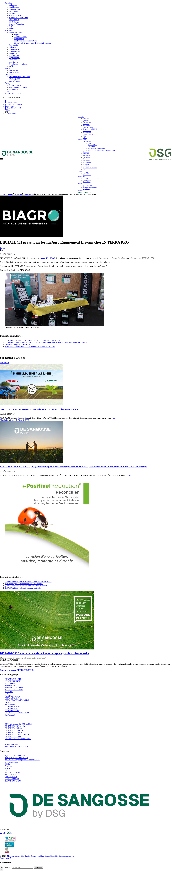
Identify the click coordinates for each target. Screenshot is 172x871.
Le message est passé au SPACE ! (17, 344)
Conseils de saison (16, 16)
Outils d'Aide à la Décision (14, 104)
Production (11, 103)
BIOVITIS (9, 692)
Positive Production (16, 24)
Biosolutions (14, 13)
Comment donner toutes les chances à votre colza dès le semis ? (28, 582)
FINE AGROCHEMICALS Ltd (17, 700)
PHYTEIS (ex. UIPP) (13, 772)
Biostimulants (14, 56)
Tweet (2, 248)
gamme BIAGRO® (47, 258)
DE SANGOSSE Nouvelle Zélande (18, 739)
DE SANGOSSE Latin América (17, 734)
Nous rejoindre (14, 79)
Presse (7, 83)
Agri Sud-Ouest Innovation (15, 756)
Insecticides (13, 62)
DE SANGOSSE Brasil (13, 728)
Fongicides (13, 53)
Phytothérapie (14, 22)
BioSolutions (10, 106)
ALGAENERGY (11, 685)
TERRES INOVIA (12, 779)
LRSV (7, 770)
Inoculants (13, 60)
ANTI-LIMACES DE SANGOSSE (18, 724)
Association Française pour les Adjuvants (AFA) (22, 760)
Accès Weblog (14, 81)
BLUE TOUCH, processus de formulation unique (32, 43)
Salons (11, 28)
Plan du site (25, 856)
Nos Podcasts (14, 20)
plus (113, 418)
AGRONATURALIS (13, 679)
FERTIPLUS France (12, 696)
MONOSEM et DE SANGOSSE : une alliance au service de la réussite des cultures (39, 409)
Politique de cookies (66, 856)
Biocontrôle (13, 11)
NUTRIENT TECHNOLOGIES (17, 713)
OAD (11, 66)
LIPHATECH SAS (12, 711)
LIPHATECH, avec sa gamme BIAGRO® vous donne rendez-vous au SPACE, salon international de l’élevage (46, 342)
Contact (7, 91)
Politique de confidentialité (48, 856)
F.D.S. (8, 110)
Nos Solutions (10, 30)
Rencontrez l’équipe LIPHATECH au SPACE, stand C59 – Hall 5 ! (30, 347)
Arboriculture (19, 39)
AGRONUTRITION (13, 681)
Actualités (8, 3)
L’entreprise (9, 75)
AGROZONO (10, 683)
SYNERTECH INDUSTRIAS (16, 746)
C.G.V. (33, 856)
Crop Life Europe (11, 762)
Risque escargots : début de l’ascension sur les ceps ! (24, 584)
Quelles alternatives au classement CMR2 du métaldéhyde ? (27, 586)
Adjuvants (13, 5)
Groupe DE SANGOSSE (18, 18)
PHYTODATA (10, 775)
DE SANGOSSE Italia (13, 732)
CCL (6, 694)
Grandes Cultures (20, 37)
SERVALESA (10, 715)
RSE (11, 26)
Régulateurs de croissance (18, 64)
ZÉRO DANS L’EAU (13, 781)
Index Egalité (12, 113)
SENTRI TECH (11, 777)
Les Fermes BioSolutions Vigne (26, 41)
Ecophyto (8, 766)
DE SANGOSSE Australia (15, 726)
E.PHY (7, 764)
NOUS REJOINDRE (13, 94)
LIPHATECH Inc (11, 709)
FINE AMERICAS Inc (13, 698)
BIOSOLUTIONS (16, 32)
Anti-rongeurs (14, 9)
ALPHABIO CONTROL (14, 687)
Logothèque (13, 89)
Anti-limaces (14, 7)
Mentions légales (13, 856)
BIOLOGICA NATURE (14, 690)
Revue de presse (15, 85)
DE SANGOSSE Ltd (13, 737)
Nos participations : (12, 744)
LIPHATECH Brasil (12, 706)
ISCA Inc (8, 702)
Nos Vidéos (13, 70)
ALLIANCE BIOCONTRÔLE (16, 758)
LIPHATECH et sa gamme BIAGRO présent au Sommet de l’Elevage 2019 (33, 340)
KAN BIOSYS (10, 704)
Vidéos (7, 68)
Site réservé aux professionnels (15, 101)
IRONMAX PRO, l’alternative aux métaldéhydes (23, 588)
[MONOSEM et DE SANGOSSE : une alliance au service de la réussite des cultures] (31, 405)
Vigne (16, 34)
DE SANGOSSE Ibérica (14, 730)
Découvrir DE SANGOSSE (19, 77)
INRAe (7, 768)
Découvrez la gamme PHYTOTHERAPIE (17, 670)
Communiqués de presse (18, 87)
